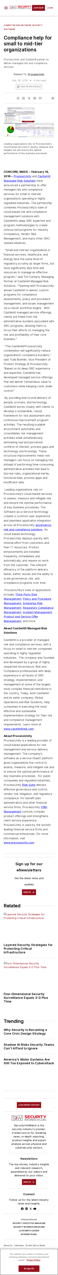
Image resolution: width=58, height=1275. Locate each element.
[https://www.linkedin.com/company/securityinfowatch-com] (26, 1208)
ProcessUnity (36, 74)
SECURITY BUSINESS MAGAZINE (29, 1227)
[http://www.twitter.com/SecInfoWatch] (30, 1208)
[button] (6, 8)
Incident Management (37, 612)
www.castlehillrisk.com (19, 728)
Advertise (19, 1245)
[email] (40, 98)
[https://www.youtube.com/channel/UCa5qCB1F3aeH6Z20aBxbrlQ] (34, 1208)
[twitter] (29, 98)
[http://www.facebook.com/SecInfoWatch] (22, 1208)
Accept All (29, 1268)
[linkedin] (23, 98)
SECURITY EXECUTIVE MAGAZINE (29, 1223)
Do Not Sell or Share (35, 1245)
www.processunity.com (19, 842)
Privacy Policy (33, 1260)
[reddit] (34, 98)
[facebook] (17, 98)
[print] (52, 98)
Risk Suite (28, 784)
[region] (29, 1262)
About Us (8, 1245)
